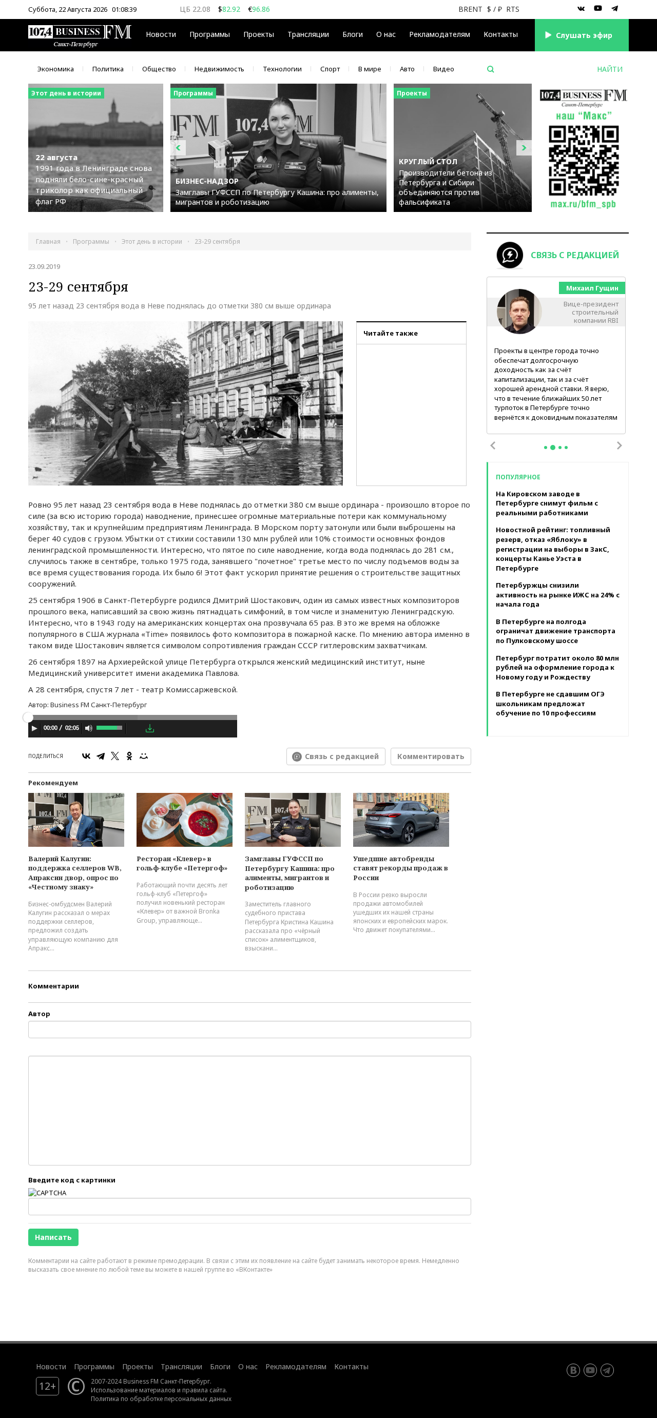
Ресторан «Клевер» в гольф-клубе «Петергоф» (182, 863)
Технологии (282, 68)
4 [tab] (566, 447)
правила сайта (204, 1390)
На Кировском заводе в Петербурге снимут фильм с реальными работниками (547, 503)
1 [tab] (545, 447)
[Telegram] (100, 756)
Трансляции (181, 1366)
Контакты (501, 34)
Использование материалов (133, 1390)
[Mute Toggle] (89, 728)
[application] (132, 729)
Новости (161, 34)
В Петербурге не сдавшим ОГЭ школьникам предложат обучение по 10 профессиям (550, 703)
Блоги (352, 34)
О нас (386, 34)
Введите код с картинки (71, 1179)
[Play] (34, 728)
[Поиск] (491, 69)
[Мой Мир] (144, 756)
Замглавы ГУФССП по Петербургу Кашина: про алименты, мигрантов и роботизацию (290, 873)
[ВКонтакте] (86, 756)
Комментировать (431, 756)
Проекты (137, 1366)
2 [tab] (552, 447)
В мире (369, 68)
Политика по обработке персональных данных (161, 1398)
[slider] (110, 726)
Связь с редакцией (342, 756)
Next (619, 445)
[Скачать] (150, 728)
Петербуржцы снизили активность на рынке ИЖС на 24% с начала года (558, 594)
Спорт (330, 68)
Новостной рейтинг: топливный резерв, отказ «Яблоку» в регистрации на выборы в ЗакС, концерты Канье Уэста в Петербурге (553, 548)
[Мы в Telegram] (615, 8)
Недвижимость (219, 68)
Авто (407, 68)
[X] (115, 756)
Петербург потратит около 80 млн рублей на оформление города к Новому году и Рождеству (557, 667)
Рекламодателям (439, 34)
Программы (209, 34)
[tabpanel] (556, 356)
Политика (108, 68)
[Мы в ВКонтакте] (581, 8)
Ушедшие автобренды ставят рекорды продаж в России (400, 868)
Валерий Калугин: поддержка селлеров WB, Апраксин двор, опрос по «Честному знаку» (75, 873)
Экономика (55, 68)
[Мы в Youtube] (598, 8)
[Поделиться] (135, 728)
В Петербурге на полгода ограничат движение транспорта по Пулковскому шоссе (555, 631)
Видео (443, 68)
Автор (39, 1013)
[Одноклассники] (129, 756)
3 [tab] (560, 447)
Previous (493, 445)
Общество (159, 68)
